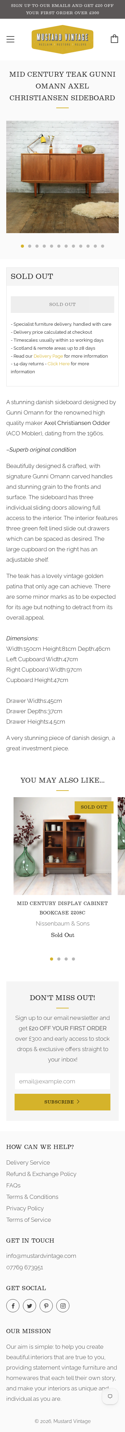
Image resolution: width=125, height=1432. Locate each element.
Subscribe (59, 1102)
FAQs (13, 1185)
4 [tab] (73, 959)
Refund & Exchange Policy (41, 1173)
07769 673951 (24, 1267)
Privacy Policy (25, 1208)
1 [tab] (51, 959)
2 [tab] (58, 959)
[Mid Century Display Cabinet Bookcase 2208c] (62, 846)
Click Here (59, 363)
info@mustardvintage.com (41, 1255)
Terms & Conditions (32, 1196)
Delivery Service (28, 1162)
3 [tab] (66, 959)
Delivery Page (48, 356)
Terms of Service (28, 1219)
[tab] (22, 246)
